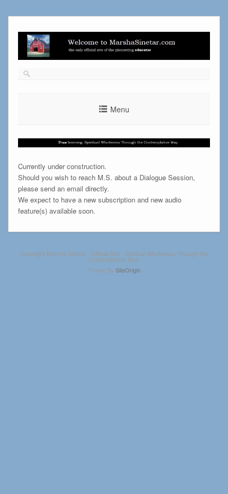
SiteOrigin (128, 270)
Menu (119, 109)
